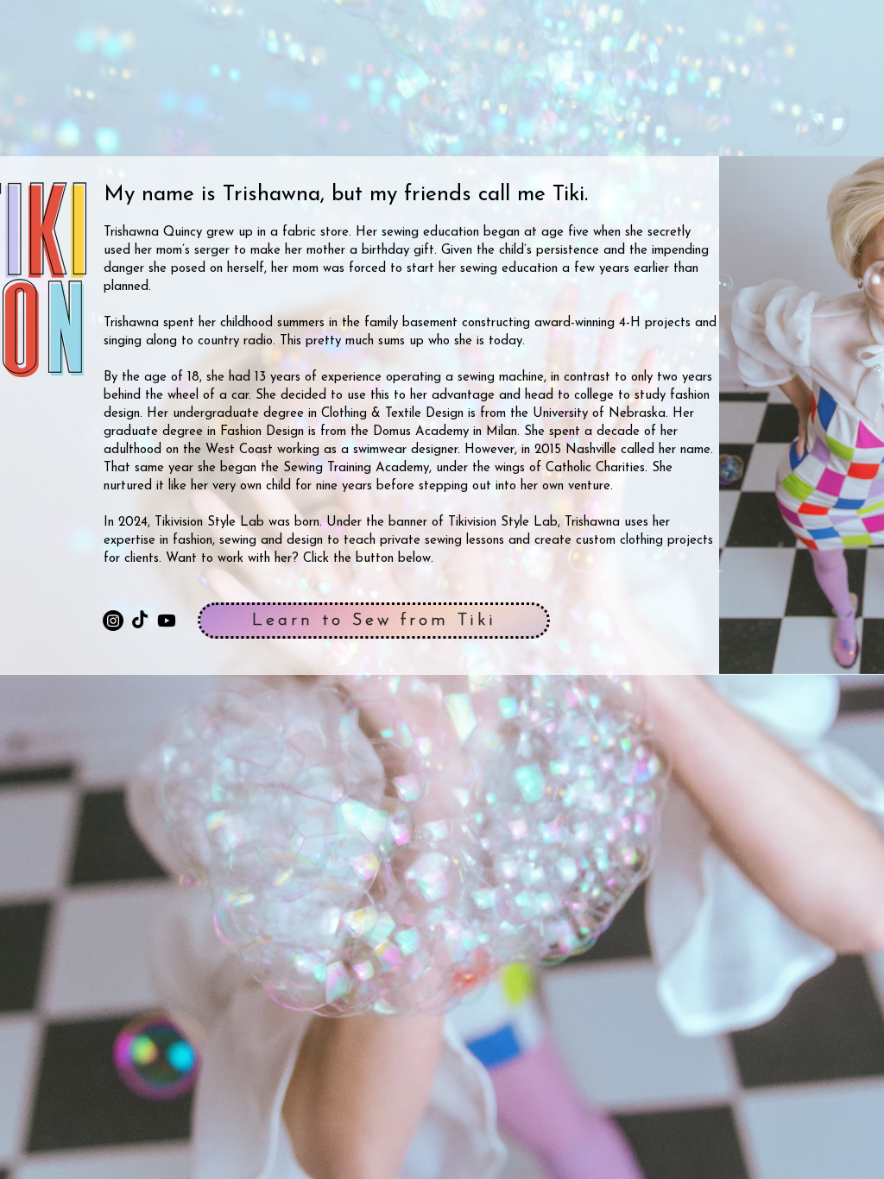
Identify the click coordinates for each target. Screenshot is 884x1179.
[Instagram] (113, 620)
